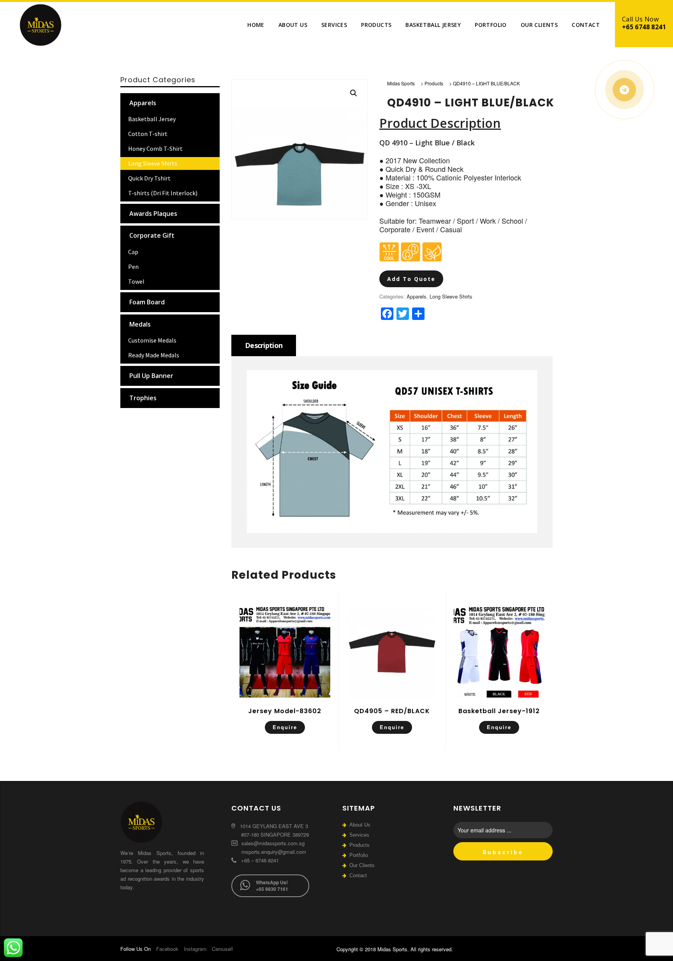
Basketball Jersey (433, 24)
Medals (140, 324)
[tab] (263, 345)
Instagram (195, 948)
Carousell (222, 948)
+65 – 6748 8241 (259, 860)
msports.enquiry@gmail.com (273, 851)
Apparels (416, 296)
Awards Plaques (153, 213)
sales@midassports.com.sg (272, 843)
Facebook (167, 948)
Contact (586, 24)
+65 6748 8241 (644, 27)
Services (334, 24)
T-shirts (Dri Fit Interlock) (162, 193)
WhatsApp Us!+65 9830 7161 (272, 885)
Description (263, 345)
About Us (292, 24)
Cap (133, 252)
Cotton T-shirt (147, 134)
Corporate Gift (151, 235)
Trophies (143, 398)
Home (255, 24)
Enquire (285, 727)
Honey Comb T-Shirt (155, 148)
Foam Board (147, 302)
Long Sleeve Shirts (451, 296)
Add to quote (411, 279)
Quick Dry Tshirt (149, 178)
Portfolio (491, 24)
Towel (136, 281)
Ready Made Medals (153, 355)
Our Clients (539, 24)
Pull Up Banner (151, 375)
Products (376, 24)
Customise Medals (152, 340)
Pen (133, 266)
